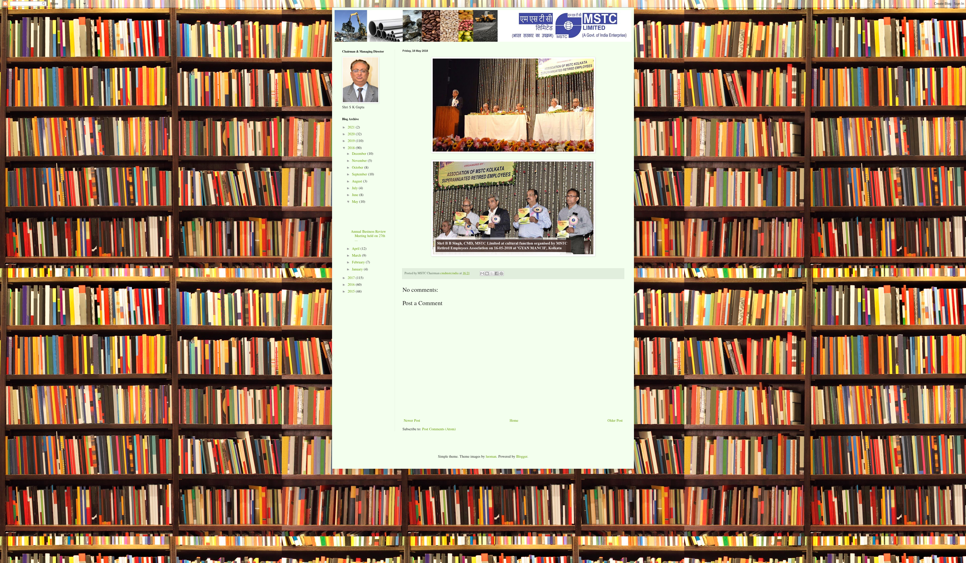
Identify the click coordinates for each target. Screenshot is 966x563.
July (355, 187)
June (355, 194)
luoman (491, 456)
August (357, 181)
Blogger (521, 456)
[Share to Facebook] (496, 273)
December (359, 153)
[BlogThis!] (487, 273)
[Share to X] (491, 273)
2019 (352, 140)
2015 (352, 291)
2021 (352, 127)
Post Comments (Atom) (439, 429)
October (358, 167)
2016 (352, 284)
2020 (352, 133)
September (360, 174)
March (357, 255)
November (360, 160)
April (356, 248)
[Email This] (482, 273)
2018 (352, 147)
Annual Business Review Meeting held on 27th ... (368, 235)
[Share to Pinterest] (501, 273)
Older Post (615, 420)
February (359, 262)
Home (514, 420)
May (355, 201)
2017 (352, 277)
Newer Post (412, 420)
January (358, 269)
